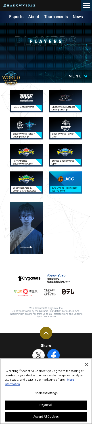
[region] (46, 391)
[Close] (87, 364)
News (78, 17)
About (33, 17)
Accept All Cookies (46, 416)
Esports (16, 17)
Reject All (46, 405)
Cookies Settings (46, 393)
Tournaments (56, 17)
